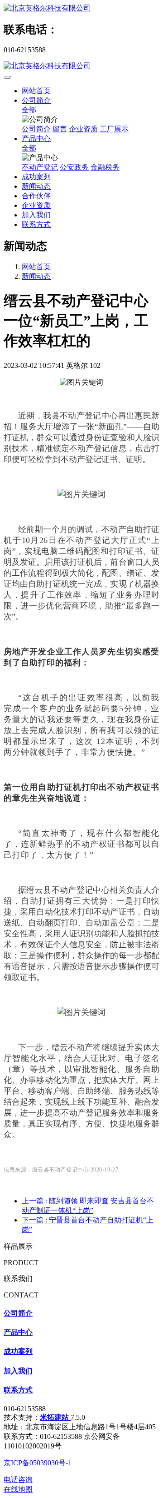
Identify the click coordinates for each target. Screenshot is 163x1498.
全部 (29, 110)
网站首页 (36, 91)
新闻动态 (36, 276)
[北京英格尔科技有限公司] (81, 8)
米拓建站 (55, 1417)
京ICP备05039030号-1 (38, 1463)
